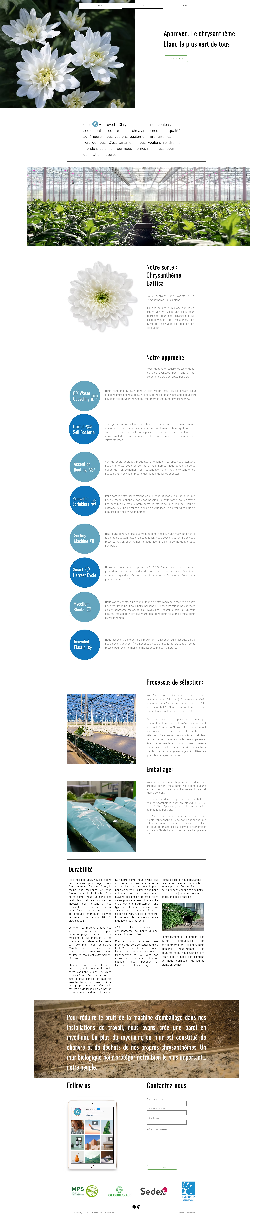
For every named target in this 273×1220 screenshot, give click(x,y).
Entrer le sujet (153, 1118)
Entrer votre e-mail (156, 1109)
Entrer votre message (157, 1129)
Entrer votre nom (155, 1099)
